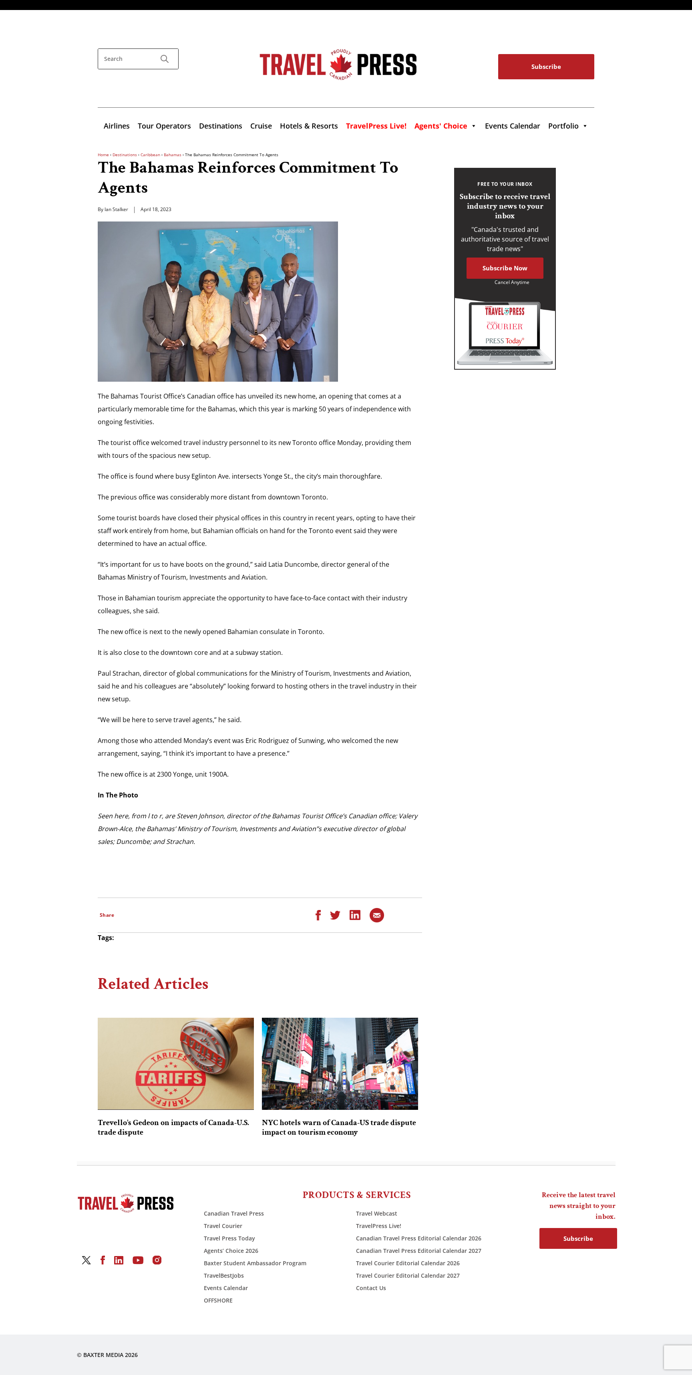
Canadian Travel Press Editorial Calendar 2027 (418, 1250)
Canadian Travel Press (234, 1213)
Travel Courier (223, 1226)
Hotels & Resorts (309, 126)
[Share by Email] (377, 914)
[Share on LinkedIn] (355, 914)
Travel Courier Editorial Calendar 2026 (408, 1263)
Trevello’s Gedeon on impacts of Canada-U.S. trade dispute (173, 1127)
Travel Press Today (229, 1238)
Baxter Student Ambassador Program (255, 1263)
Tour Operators (164, 126)
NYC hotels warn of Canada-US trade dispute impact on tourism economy (339, 1127)
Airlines (117, 126)
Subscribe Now (505, 268)
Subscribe (546, 66)
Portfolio (563, 126)
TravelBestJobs (224, 1275)
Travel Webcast (376, 1213)
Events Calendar (512, 126)
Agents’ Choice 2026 (231, 1250)
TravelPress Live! (378, 1226)
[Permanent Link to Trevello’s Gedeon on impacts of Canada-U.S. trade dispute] (176, 1064)
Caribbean (150, 154)
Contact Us (371, 1288)
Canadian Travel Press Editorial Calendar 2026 (418, 1238)
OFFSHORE (218, 1300)
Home (103, 154)
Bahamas (172, 154)
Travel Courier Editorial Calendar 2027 (408, 1275)
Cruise (261, 126)
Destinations (220, 126)
